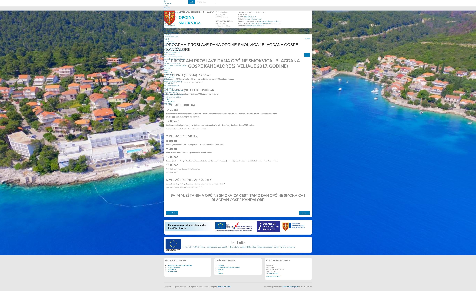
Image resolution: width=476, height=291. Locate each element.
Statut (166, 6)
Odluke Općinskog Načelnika (174, 50)
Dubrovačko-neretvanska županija (229, 267)
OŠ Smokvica (172, 269)
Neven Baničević (224, 287)
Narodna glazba (169, 75)
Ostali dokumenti (170, 26)
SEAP (165, 10)
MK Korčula (168, 72)
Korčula (220, 273)
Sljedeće (304, 213)
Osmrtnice (167, 30)
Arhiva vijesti (168, 21)
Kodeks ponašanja (170, 17)
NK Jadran (167, 79)
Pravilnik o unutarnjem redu (173, 57)
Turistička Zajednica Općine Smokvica (180, 265)
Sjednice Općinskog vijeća (172, 63)
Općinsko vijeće (169, 41)
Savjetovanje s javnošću (172, 97)
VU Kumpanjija (169, 77)
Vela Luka (221, 269)
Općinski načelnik (170, 43)
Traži (191, 2)
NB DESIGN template (290, 287)
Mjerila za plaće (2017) (172, 48)
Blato (219, 271)
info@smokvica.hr (273, 273)
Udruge (166, 70)
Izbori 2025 (168, 104)
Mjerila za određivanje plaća (173, 12)
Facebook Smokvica (174, 267)
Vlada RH (221, 265)
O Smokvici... (168, 35)
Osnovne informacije (171, 37)
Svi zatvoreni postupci (171, 92)
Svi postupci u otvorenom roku (174, 90)
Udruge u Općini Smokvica (173, 81)
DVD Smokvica (169, 84)
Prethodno (172, 213)
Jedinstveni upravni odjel (172, 52)
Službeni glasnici (169, 23)
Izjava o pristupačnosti (171, 86)
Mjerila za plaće (169, 46)
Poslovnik (167, 8)
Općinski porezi (169, 14)
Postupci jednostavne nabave (173, 95)
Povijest (166, 39)
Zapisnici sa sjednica (171, 28)
